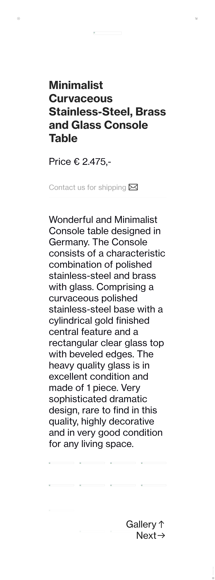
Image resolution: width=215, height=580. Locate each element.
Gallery (141, 524)
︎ (161, 524)
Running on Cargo (213, 571)
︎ (196, 18)
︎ (132, 187)
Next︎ (151, 535)
